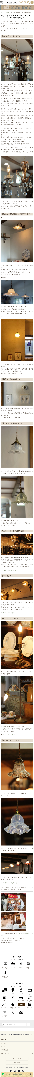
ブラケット (6, 613)
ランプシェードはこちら (10, 883)
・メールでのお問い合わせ (13, 1074)
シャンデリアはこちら (9, 570)
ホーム (2, 12)
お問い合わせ (17, 1062)
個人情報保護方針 (20, 1067)
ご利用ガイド (17, 1050)
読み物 (7, 12)
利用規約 (26, 1067)
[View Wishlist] (25, 2)
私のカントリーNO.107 (23, 933)
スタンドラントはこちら (10, 734)
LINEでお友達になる (17, 1058)
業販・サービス (17, 1053)
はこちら (11, 613)
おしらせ (3, 1043)
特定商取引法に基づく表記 (11, 1067)
